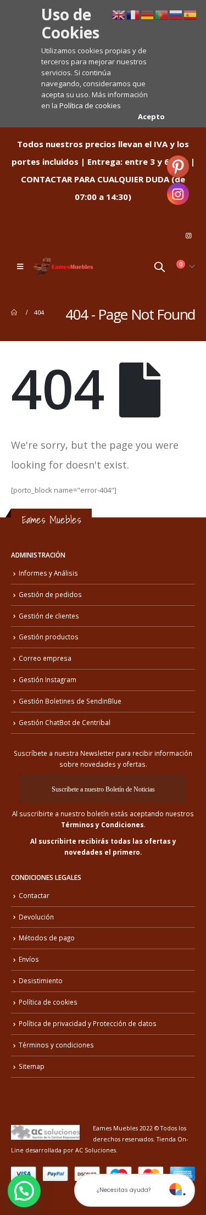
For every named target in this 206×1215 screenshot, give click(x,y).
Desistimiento (41, 980)
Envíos (29, 959)
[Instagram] (188, 235)
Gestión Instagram (47, 679)
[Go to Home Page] (15, 312)
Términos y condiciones (56, 1044)
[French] (133, 14)
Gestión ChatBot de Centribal (64, 722)
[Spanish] (190, 14)
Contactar (34, 895)
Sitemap (31, 1066)
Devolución (36, 916)
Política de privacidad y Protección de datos (88, 1023)
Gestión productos (49, 636)
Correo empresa (45, 658)
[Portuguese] (162, 14)
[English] (119, 14)
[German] (148, 14)
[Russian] (176, 14)
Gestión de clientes (49, 615)
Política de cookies (90, 105)
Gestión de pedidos (50, 594)
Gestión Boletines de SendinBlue (70, 700)
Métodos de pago (47, 937)
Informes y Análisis (48, 573)
